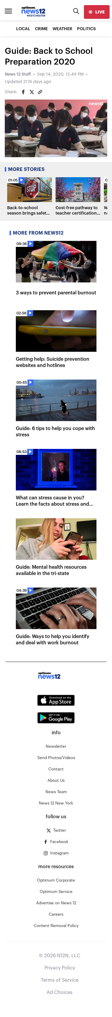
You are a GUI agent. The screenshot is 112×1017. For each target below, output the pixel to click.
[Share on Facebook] (23, 92)
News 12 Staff (18, 74)
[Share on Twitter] (31, 92)
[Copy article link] (40, 92)
